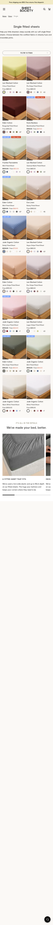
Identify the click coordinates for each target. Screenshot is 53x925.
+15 (44, 212)
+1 (19, 172)
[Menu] (4, 9)
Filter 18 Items (26, 53)
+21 (20, 92)
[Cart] (49, 9)
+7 (19, 251)
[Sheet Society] (26, 9)
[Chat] (47, 920)
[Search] (44, 9)
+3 (44, 132)
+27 (20, 132)
